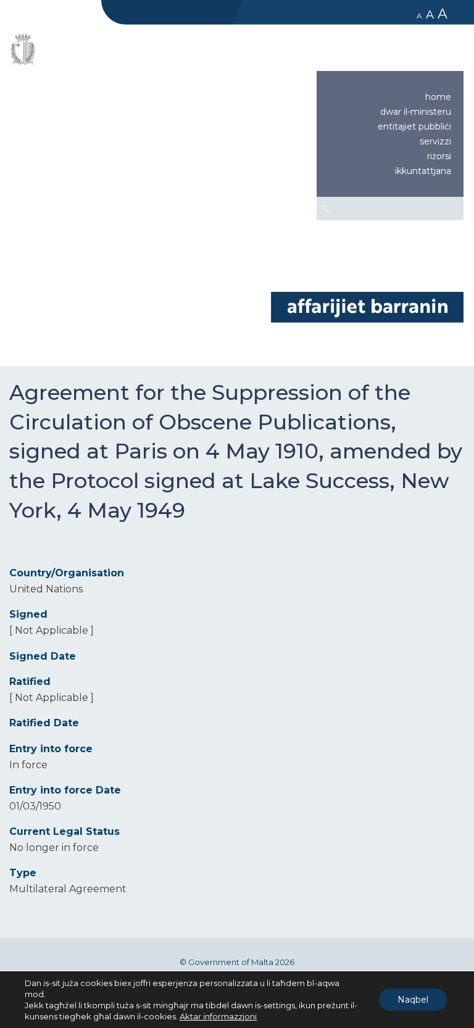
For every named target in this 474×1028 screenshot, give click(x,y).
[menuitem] (390, 96)
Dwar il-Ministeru (415, 111)
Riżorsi (439, 156)
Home (438, 96)
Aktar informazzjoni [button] (218, 1016)
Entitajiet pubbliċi (414, 126)
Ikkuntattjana (423, 170)
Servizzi (435, 141)
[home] (367, 306)
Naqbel (412, 999)
